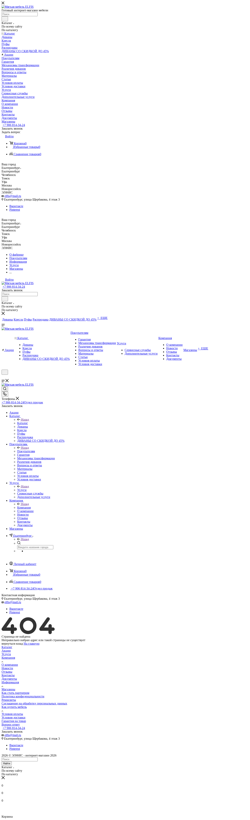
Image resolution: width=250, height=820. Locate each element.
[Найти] (5, 18)
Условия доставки (13, 717)
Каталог (22, 423)
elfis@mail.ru (12, 196)
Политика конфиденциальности (23, 696)
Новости (7, 668)
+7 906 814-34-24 (14, 125)
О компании (10, 664)
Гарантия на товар (14, 721)
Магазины (8, 689)
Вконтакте (16, 206)
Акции (6, 650)
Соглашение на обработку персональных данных (34, 703)
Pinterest (14, 209)
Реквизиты (9, 700)
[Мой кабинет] (3, 377)
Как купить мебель (14, 707)
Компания (24, 507)
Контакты (8, 675)
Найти (6, 763)
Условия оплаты (12, 714)
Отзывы (7, 671)
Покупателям (26, 451)
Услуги (22, 490)
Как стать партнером (15, 693)
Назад (25, 419)
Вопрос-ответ (11, 724)
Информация (10, 682)
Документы (9, 678)
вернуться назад (12, 643)
